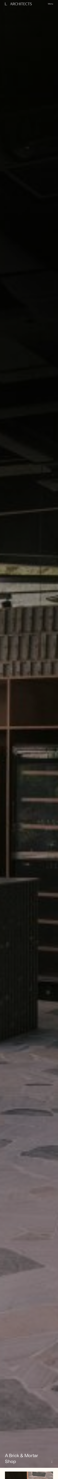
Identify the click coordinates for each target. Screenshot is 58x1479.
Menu (50, 3)
